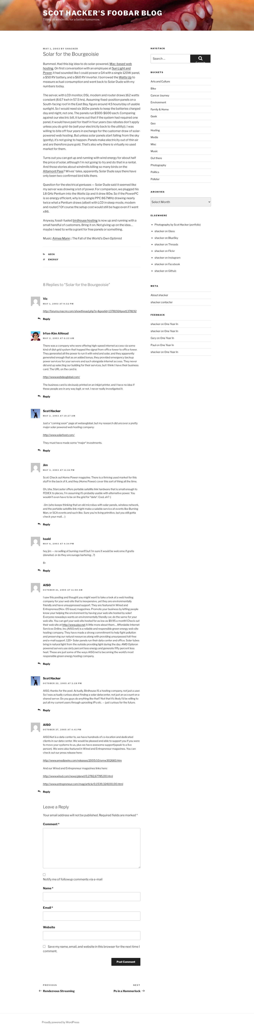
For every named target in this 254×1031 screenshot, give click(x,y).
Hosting (155, 130)
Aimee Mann (61, 238)
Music (154, 151)
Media (154, 137)
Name (48, 888)
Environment (158, 102)
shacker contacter (162, 302)
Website (49, 927)
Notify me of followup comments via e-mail (72, 879)
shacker (71, 48)
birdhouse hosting (85, 220)
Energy (53, 259)
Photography (158, 165)
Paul (153, 345)
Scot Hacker (52, 411)
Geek (51, 254)
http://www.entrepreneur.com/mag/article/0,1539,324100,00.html (83, 783)
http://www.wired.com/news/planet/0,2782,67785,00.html (78, 776)
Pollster (155, 179)
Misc (153, 144)
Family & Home (160, 109)
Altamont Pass (53, 171)
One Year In (171, 324)
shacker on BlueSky (166, 237)
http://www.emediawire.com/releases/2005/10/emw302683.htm (82, 760)
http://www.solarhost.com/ (59, 434)
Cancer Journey (160, 95)
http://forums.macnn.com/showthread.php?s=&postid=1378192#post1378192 (89, 311)
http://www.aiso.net (73, 624)
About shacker (159, 295)
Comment (51, 824)
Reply (46, 318)
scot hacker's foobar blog (103, 13)
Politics (155, 172)
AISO (47, 585)
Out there (156, 158)
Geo (153, 123)
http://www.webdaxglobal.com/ (61, 376)
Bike (153, 88)
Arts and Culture (160, 81)
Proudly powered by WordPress (60, 1022)
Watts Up (125, 77)
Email (48, 907)
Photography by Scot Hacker (172, 224)
